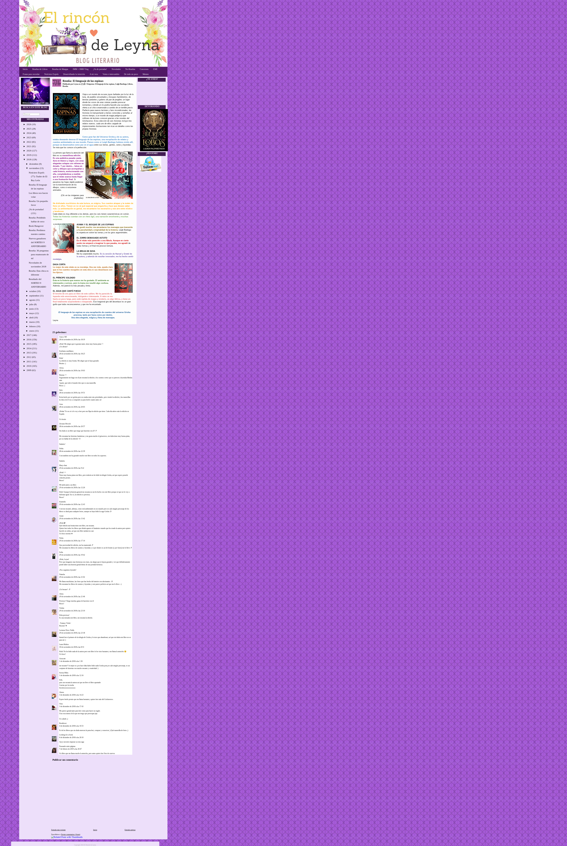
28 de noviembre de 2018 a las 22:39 (72, 451)
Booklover (63, 723)
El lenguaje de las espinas (104, 84)
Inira (60, 390)
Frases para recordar (31, 74)
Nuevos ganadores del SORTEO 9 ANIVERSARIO (37, 242)
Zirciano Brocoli (65, 424)
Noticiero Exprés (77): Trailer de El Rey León (38, 176)
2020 (29, 150)
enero (32, 331)
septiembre (34, 296)
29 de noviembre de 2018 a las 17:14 (72, 541)
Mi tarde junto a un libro (67, 485)
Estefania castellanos (66, 351)
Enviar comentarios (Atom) (70, 834)
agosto (32, 300)
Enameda (62, 502)
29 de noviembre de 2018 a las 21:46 (72, 597)
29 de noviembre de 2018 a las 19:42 (72, 555)
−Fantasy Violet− (65, 623)
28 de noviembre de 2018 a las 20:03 (72, 407)
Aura (61, 404)
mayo (32, 313)
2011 (29, 361)
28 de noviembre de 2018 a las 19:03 (72, 371)
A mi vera (94, 74)
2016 (29, 339)
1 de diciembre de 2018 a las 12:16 (71, 675)
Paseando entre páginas (67, 746)
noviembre (34, 168)
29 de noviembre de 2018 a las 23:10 (72, 611)
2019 (29, 155)
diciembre (34, 164)
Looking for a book (66, 735)
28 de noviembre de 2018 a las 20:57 (72, 426)
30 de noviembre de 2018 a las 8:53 (71, 647)
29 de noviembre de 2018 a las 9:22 (71, 468)
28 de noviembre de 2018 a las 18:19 (72, 340)
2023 (29, 137)
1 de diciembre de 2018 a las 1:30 (71, 661)
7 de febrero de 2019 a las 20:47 (70, 749)
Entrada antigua (130, 830)
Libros (130, 84)
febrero (32, 326)
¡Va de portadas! (100, 69)
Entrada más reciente (58, 830)
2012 (29, 357)
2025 (29, 129)
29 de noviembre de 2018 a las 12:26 (72, 488)
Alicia (61, 594)
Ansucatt (62, 659)
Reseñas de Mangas (60, 69)
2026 (29, 124)
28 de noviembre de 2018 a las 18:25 (72, 354)
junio (32, 309)
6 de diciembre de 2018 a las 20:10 (71, 737)
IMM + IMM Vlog (80, 69)
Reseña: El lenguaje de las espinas (83, 80)
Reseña (65, 86)
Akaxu (61, 692)
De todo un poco (131, 74)
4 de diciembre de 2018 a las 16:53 (71, 726)
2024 (29, 133)
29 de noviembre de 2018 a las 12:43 (72, 504)
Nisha (61, 538)
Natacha (62, 574)
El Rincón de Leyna (90, 845)
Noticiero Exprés (51, 74)
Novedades (116, 69)
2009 (29, 370)
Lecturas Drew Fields (66, 630)
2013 (29, 353)
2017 (29, 335)
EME (155, 69)
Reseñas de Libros (39, 69)
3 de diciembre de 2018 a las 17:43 (71, 706)
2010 (29, 366)
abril (31, 317)
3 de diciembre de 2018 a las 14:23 (71, 695)
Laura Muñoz (64, 644)
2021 (29, 146)
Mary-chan (63, 465)
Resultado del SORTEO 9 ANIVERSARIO (37, 283)
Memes (146, 74)
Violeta (61, 608)
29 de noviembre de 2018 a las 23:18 (72, 633)
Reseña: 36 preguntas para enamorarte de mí (39, 254)
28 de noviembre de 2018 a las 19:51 (72, 393)
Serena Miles (63, 673)
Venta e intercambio (111, 74)
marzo (32, 322)
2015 (29, 344)
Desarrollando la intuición (74, 74)
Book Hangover (36, 226)
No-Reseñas (130, 69)
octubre (33, 291)
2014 (29, 348)
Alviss (61, 368)
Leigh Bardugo (121, 84)
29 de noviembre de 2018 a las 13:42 (72, 519)
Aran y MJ (63, 337)
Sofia (61, 552)
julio (31, 304)
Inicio (25, 69)
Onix (61, 704)
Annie (61, 516)
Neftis (61, 449)
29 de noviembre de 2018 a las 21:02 (72, 577)
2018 (29, 159)
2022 (29, 142)
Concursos (144, 69)
